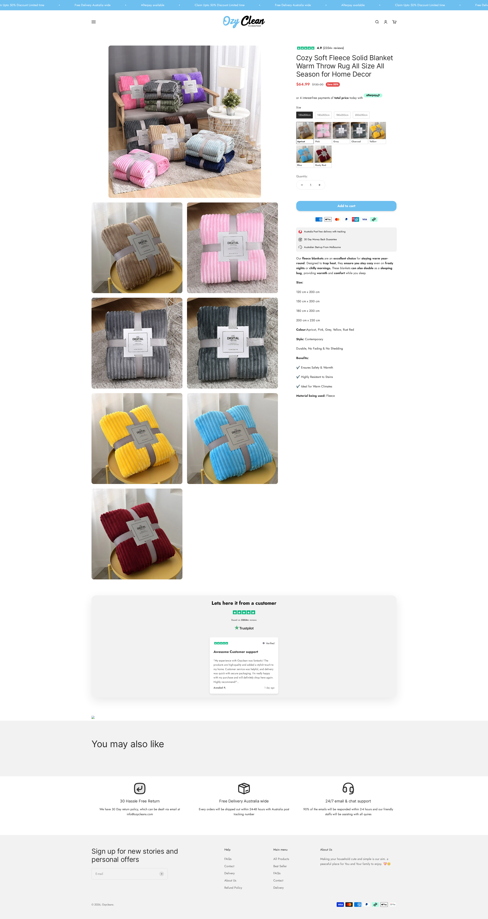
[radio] (304, 115)
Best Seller (280, 866)
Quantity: (302, 176)
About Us (230, 880)
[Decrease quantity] (301, 185)
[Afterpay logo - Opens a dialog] (373, 96)
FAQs (227, 859)
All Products (281, 859)
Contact (229, 866)
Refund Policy (233, 887)
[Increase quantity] (319, 185)
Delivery (229, 873)
